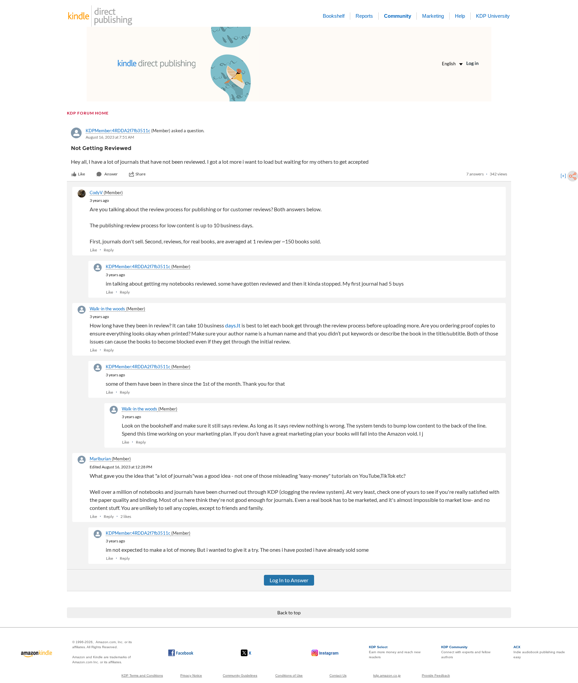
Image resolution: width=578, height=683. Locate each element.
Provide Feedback (436, 675)
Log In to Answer (289, 580)
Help (460, 16)
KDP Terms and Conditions (142, 675)
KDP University (493, 16)
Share (140, 173)
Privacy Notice (191, 675)
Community (397, 16)
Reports (364, 16)
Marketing (433, 16)
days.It (232, 325)
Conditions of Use (289, 675)
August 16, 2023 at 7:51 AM (110, 137)
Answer (111, 173)
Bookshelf (334, 16)
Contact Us (338, 675)
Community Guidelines (240, 675)
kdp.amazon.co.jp (387, 675)
